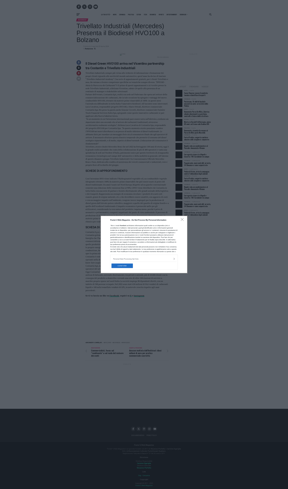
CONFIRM (122, 266)
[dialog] (144, 244)
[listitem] (144, 259)
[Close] (183, 220)
